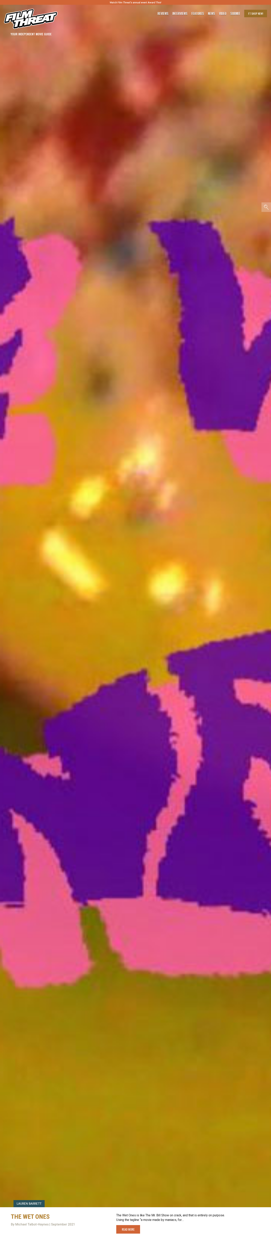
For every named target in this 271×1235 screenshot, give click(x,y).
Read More (128, 1229)
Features (197, 13)
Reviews (163, 13)
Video (222, 13)
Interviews (179, 13)
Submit (235, 13)
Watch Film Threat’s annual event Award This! (135, 2)
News (211, 13)
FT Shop (255, 13)
